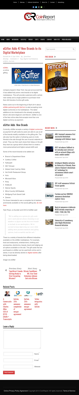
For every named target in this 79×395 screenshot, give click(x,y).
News (8, 39)
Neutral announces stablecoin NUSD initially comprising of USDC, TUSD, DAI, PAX (65, 209)
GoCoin (11, 61)
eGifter (5, 61)
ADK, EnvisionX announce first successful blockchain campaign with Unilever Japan (65, 136)
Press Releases (66, 39)
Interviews (15, 39)
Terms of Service (69, 391)
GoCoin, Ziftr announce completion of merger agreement (17, 306)
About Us (44, 2)
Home (15, 2)
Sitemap (22, 2)
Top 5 (36, 39)
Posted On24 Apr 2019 (61, 188)
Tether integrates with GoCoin (38, 303)
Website (37, 366)
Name (36, 354)
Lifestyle (23, 39)
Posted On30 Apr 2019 (61, 142)
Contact (52, 2)
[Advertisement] (39, 28)
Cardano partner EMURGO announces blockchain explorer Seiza (64, 196)
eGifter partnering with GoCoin (14, 107)
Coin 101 (49, 39)
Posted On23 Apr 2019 (61, 202)
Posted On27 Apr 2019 (61, 157)
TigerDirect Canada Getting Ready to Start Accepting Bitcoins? (16, 275)
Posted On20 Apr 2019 (61, 215)
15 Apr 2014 (15, 56)
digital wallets (33, 252)
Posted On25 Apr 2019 (61, 178)
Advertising (61, 2)
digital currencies (36, 129)
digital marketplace (30, 59)
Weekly (30, 39)
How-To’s (57, 39)
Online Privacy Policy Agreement (16, 391)
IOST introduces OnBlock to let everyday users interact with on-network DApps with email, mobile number (65, 151)
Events (43, 39)
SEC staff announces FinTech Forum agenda (65, 184)
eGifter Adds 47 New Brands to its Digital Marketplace (22, 50)
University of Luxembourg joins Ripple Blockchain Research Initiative (64, 222)
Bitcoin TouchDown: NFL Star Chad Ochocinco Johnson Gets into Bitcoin (30, 275)
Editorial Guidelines (33, 2)
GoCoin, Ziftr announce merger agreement (28, 304)
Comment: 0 (14, 59)
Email (36, 360)
